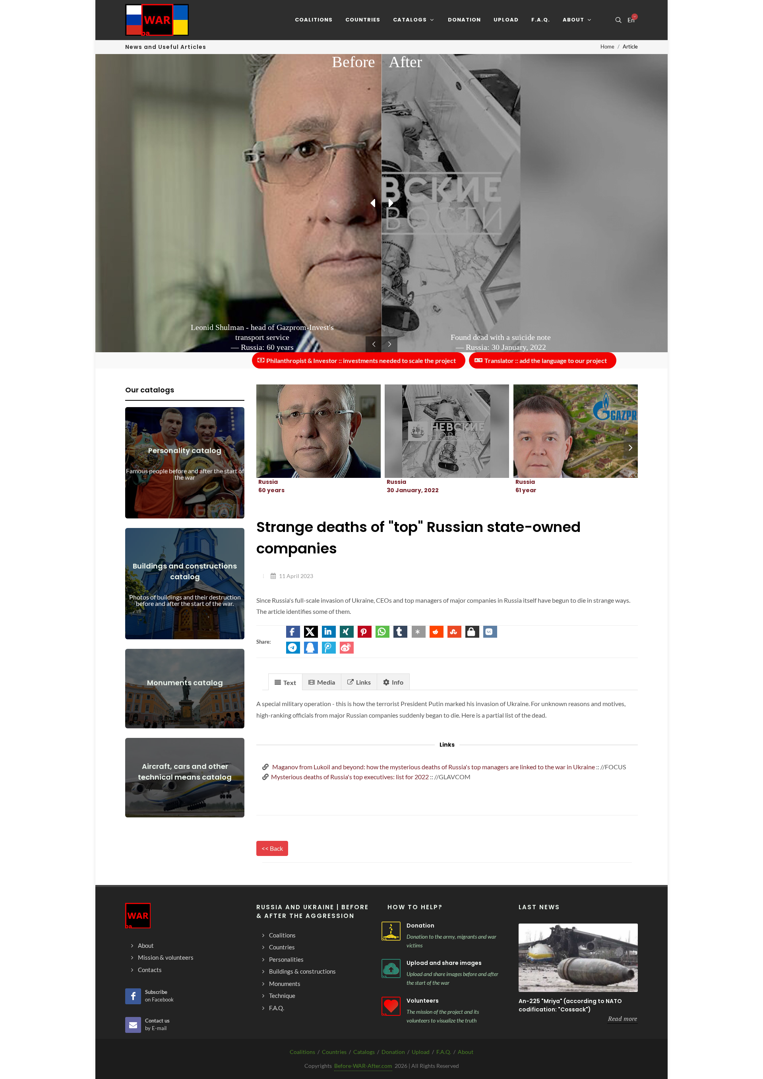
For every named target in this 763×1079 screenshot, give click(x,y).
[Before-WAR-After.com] (157, 20)
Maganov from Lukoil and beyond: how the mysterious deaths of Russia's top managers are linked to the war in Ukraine (433, 766)
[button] (293, 632)
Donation (420, 926)
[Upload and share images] (391, 968)
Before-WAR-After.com (363, 1065)
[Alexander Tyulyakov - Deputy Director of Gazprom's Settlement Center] (566, 431)
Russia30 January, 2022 (413, 486)
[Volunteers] (391, 1006)
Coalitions (302, 1051)
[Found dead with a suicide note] (437, 431)
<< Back (272, 848)
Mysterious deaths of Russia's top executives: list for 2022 (350, 776)
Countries (334, 1051)
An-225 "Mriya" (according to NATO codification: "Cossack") (570, 1005)
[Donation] (391, 931)
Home (607, 46)
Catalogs (364, 1051)
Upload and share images (444, 963)
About (465, 1051)
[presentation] (631, 448)
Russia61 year (525, 486)
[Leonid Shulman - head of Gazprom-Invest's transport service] (309, 431)
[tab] (285, 681)
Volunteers (423, 1001)
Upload (421, 1051)
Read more (622, 1018)
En (631, 19)
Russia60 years (271, 486)
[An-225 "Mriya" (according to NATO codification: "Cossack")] (578, 958)
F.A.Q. (443, 1051)
